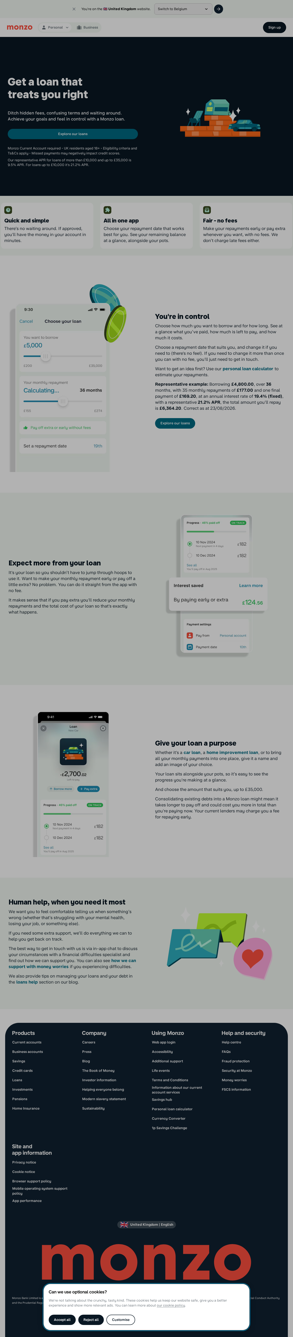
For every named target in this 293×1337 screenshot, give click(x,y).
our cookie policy (171, 1305)
